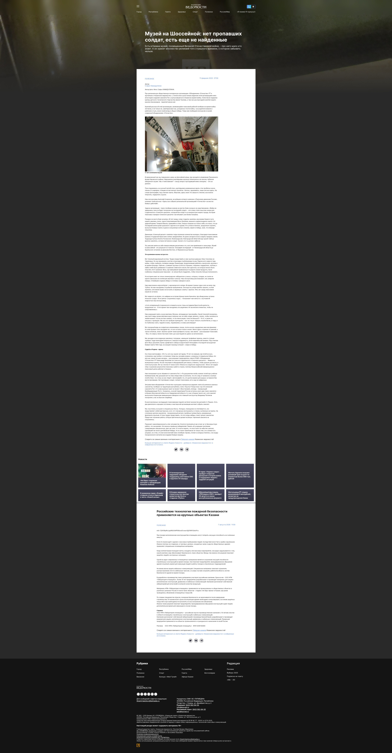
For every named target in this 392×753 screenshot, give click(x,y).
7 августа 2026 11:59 (226, 525)
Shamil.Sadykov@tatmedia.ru (148, 701)
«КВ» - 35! (231, 680)
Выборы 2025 (232, 673)
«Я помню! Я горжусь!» (246, 12)
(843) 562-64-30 (192, 705)
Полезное (209, 12)
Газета (167, 12)
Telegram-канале (187, 439)
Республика (153, 12)
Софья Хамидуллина (153, 86)
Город (139, 12)
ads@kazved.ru (183, 712)
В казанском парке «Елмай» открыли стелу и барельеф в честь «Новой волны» (151, 495)
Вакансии (140, 677)
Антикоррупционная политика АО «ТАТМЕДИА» (153, 737)
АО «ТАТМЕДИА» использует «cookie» (150, 731)
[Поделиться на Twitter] (176, 449)
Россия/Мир (225, 12)
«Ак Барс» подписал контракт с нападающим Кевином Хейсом (150, 482)
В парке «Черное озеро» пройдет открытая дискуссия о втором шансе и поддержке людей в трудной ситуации (210, 476)
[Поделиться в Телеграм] (187, 449)
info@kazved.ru (183, 707)
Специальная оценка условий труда (149, 736)
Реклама (230, 669)
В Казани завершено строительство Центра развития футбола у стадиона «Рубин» (179, 495)
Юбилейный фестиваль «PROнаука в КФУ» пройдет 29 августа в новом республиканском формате (210, 495)
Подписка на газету (235, 676)
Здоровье (182, 12)
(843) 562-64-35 (199, 709)
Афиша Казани (187, 677)
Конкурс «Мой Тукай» (168, 677)
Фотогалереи (209, 673)
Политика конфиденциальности (148, 734)
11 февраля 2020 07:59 (209, 78)
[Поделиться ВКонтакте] (181, 449)
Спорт (195, 12)
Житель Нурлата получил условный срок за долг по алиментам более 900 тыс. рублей (239, 476)
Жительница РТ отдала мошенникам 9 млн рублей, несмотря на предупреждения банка (239, 495)
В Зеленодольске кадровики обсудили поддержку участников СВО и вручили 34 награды (181, 476)
